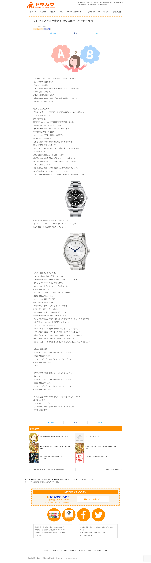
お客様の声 (91, 12)
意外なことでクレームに (113, 469)
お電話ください (117, 12)
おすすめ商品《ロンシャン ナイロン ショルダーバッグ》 (48, 469)
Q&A (105, 550)
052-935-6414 (60, 497)
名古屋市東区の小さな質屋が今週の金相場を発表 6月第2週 (55, 447)
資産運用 (43, 12)
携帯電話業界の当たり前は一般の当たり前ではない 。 (55, 436)
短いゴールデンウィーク (92, 436)
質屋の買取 (47, 29)
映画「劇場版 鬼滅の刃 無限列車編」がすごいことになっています (55, 457)
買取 (61, 12)
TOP (53, 479)
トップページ (31, 12)
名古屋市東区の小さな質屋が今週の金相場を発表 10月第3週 (100, 447)
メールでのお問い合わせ (94, 499)
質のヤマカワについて (74, 12)
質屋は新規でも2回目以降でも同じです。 (96, 456)
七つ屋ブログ (38, 29)
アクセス (105, 12)
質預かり (53, 12)
